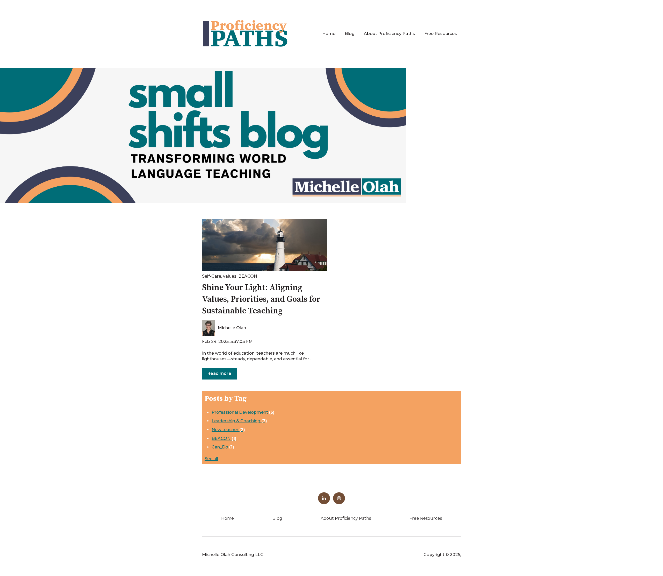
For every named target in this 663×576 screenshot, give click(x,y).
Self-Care (211, 276)
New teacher (228, 429)
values (229, 276)
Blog (350, 33)
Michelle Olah (232, 327)
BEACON (247, 276)
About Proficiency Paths (389, 33)
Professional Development (243, 412)
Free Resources (440, 33)
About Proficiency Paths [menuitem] (346, 518)
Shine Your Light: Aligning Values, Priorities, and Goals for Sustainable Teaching (261, 299)
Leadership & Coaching (239, 420)
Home (328, 33)
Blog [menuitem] (277, 518)
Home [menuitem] (227, 518)
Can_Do (223, 447)
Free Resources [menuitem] (425, 518)
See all (211, 458)
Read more (219, 373)
